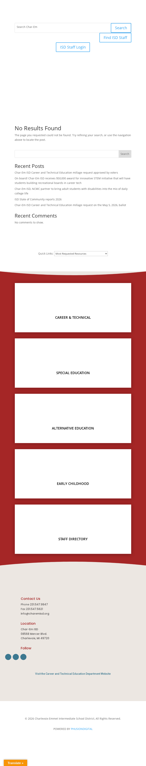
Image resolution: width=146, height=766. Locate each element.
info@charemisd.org (35, 614)
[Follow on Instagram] (73, 18)
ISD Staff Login (73, 47)
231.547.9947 (39, 604)
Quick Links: (45, 253)
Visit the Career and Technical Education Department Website (73, 673)
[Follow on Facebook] (65, 18)
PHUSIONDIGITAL (82, 729)
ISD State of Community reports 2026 (38, 199)
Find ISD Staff (115, 37)
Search (121, 27)
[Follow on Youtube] (81, 18)
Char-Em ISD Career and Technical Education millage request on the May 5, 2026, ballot (70, 205)
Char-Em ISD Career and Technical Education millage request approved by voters (67, 172)
